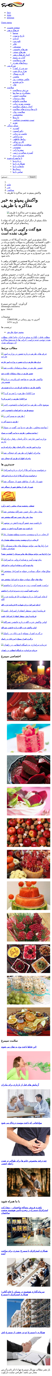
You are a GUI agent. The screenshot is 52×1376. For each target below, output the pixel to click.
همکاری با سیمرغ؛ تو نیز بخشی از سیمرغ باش (23, 1332)
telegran (10, 17)
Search (33, 177)
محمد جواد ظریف (15, 332)
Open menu (6, 22)
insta (9, 15)
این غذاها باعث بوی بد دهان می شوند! (19, 1047)
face (9, 12)
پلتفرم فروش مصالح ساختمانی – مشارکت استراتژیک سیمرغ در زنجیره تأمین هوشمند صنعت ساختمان (24, 1210)
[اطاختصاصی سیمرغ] (26, 675)
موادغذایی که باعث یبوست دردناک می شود (21, 1123)
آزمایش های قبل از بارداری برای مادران (20, 1085)
